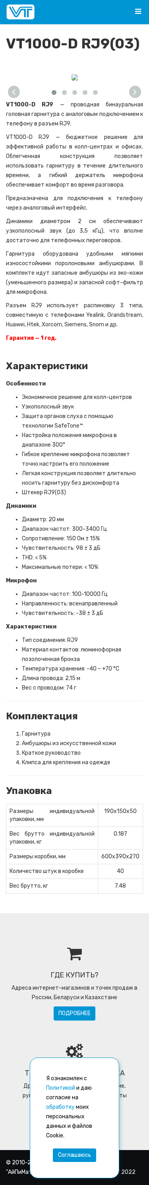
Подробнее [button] (74, 1013)
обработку (60, 1107)
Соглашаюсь (74, 1155)
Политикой (60, 1088)
